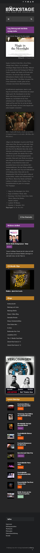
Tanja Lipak (9, 207)
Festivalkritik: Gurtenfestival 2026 (24, 473)
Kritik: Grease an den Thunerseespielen (24, 493)
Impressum (9, 524)
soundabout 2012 (12, 335)
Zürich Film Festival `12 (14, 345)
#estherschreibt (11, 304)
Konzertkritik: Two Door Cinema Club (25, 483)
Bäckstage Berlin (12, 310)
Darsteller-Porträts (12, 317)
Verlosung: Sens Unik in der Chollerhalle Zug (25, 414)
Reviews (9, 246)
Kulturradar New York (13, 331)
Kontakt (8, 536)
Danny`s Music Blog (13, 314)
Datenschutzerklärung (12, 533)
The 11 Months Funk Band (14, 338)
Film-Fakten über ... (13, 324)
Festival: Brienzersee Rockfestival (24, 444)
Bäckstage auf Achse (13, 307)
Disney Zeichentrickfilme (14, 321)
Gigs (20, 477)
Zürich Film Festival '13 (14, 342)
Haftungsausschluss (11, 526)
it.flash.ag (31, 547)
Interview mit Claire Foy (25, 453)
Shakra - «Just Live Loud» (14, 291)
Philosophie (9, 531)
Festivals (21, 408)
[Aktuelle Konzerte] (20, 384)
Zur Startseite (27, 217)
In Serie (9, 328)
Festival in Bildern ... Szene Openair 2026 (24, 405)
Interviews (21, 456)
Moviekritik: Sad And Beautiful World (24, 424)
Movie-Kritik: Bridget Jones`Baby (17, 244)
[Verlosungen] (20, 365)
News (20, 418)
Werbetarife (9, 529)
